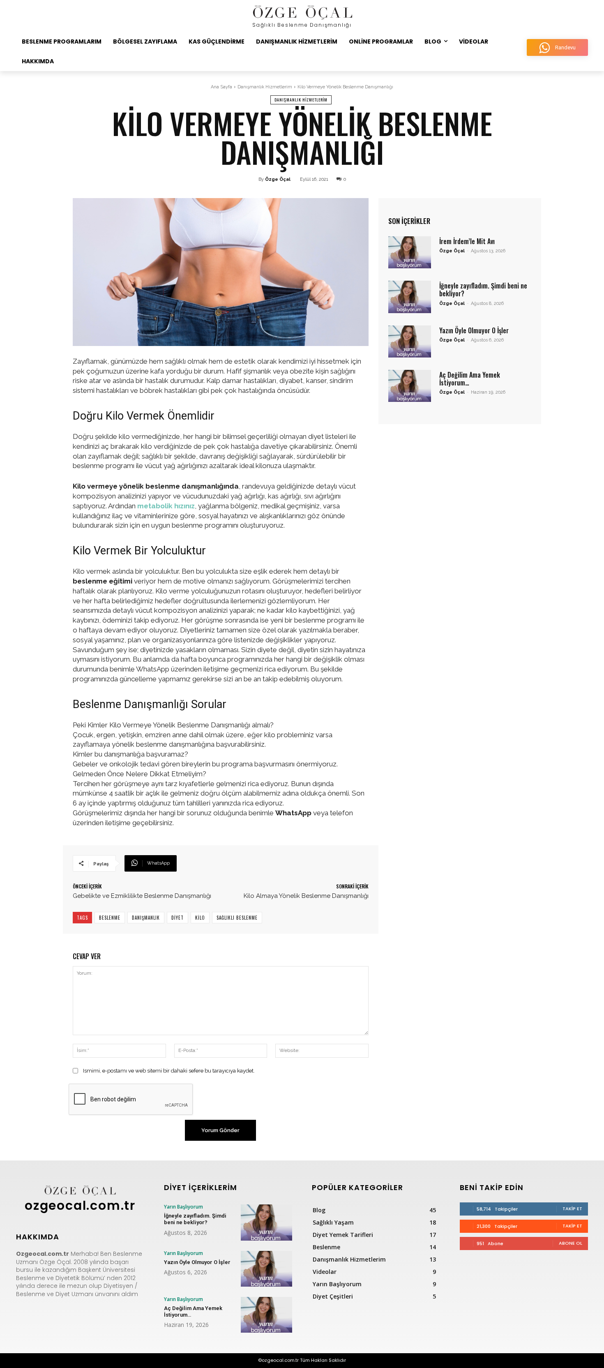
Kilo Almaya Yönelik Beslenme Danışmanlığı (306, 896)
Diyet (177, 917)
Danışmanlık (146, 917)
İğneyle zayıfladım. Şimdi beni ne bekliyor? (483, 289)
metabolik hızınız (166, 506)
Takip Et (572, 1208)
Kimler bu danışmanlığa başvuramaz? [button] (130, 754)
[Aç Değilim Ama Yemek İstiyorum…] (409, 386)
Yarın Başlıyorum (183, 1206)
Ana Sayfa (221, 87)
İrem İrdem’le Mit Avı (467, 241)
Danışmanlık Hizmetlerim (264, 87)
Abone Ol (570, 1243)
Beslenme (109, 917)
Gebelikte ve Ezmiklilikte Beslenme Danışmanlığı (142, 896)
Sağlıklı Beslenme (237, 917)
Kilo (200, 917)
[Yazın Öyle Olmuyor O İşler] (409, 341)
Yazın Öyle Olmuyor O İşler (474, 330)
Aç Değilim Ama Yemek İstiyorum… (469, 379)
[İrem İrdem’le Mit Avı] (409, 252)
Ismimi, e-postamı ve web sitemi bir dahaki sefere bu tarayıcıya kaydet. (169, 1071)
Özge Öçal (277, 179)
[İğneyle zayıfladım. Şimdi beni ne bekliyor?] (409, 297)
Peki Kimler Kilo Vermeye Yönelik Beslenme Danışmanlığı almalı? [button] (173, 725)
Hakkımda (37, 1237)
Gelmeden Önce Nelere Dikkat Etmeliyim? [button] (139, 774)
